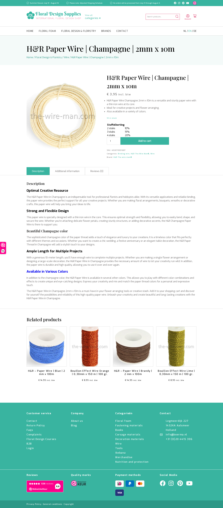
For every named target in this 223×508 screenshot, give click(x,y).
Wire (66, 57)
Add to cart (144, 141)
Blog (74, 425)
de (195, 31)
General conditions (52, 504)
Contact (122, 31)
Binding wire (124, 154)
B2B (29, 443)
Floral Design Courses (41, 439)
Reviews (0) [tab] (96, 171)
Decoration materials (129, 439)
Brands (106, 31)
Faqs (30, 430)
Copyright (69, 504)
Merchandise (124, 457)
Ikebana (120, 452)
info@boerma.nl (176, 434)
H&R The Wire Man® (140, 154)
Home (30, 31)
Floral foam (47, 31)
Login (30, 448)
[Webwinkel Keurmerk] (78, 484)
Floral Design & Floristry (78, 31)
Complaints (34, 434)
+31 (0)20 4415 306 (179, 439)
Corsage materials (127, 434)
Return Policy (36, 425)
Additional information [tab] (67, 171)
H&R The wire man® (122, 157)
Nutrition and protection (132, 461)
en (190, 31)
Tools (119, 448)
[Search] (177, 17)
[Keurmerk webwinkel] (194, 3)
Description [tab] (38, 171)
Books (119, 430)
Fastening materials (129, 425)
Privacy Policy (34, 504)
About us (77, 421)
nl (185, 31)
